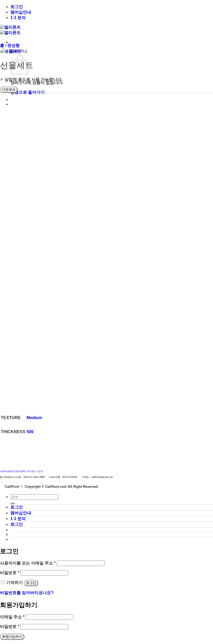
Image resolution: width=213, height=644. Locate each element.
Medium (34, 417)
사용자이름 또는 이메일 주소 (28, 563)
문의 (40, 471)
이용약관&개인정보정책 (12, 471)
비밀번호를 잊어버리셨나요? (27, 592)
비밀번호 (9, 572)
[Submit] (12, 503)
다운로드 (9, 90)
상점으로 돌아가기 (27, 92)
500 (30, 432)
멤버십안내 (20, 12)
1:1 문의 (18, 17)
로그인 (16, 6)
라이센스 (32, 471)
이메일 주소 (12, 617)
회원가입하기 (12, 637)
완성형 (13, 45)
